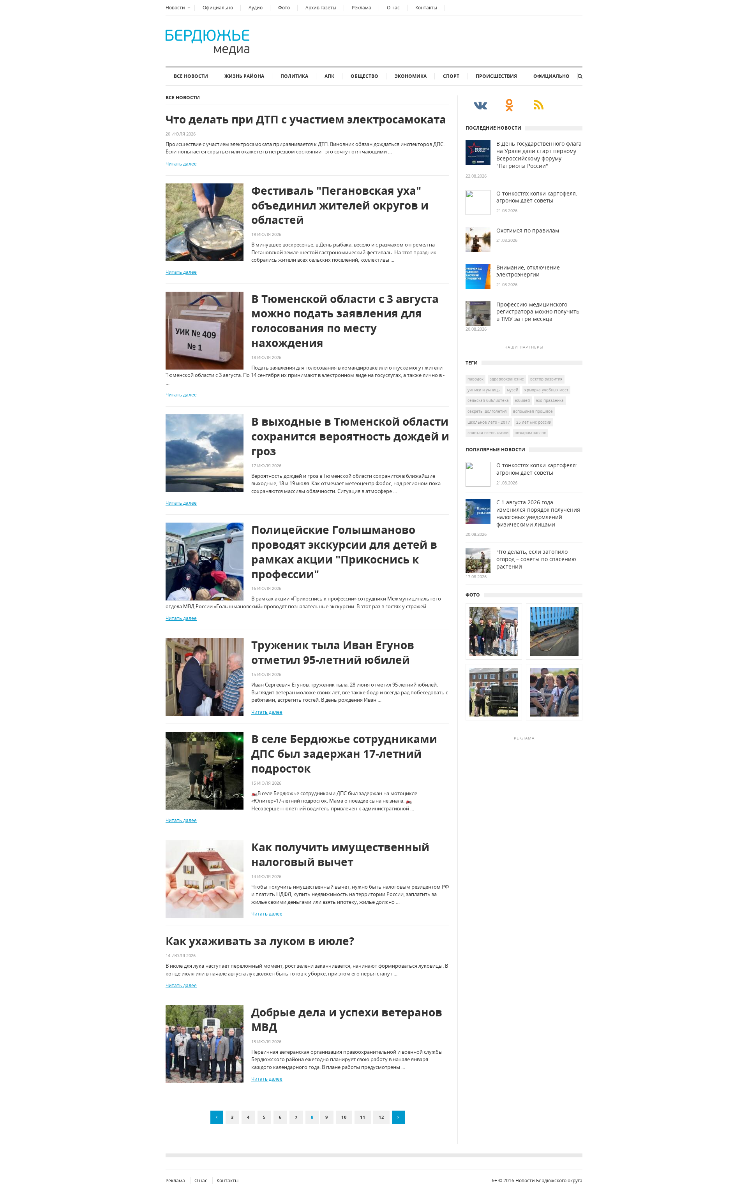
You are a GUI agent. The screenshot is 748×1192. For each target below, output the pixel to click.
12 (381, 1117)
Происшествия (496, 76)
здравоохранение (507, 379)
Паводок (475, 379)
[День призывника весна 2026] (494, 659)
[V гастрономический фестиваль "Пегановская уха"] (494, 720)
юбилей (522, 400)
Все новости (191, 76)
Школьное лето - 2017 (489, 422)
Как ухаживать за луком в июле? (260, 941)
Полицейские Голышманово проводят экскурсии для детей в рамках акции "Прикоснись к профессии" (344, 552)
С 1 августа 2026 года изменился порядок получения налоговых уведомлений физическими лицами (538, 513)
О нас (393, 7)
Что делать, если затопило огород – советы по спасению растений (536, 559)
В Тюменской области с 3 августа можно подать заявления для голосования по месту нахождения (345, 321)
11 (362, 1117)
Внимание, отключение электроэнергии (528, 271)
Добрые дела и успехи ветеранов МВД (346, 1019)
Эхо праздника (550, 400)
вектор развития (546, 379)
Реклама (361, 7)
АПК (329, 76)
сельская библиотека (488, 400)
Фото (284, 7)
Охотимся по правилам (527, 230)
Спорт (451, 76)
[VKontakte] (480, 104)
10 (344, 1117)
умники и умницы (484, 390)
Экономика (411, 76)
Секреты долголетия (487, 411)
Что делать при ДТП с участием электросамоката (306, 119)
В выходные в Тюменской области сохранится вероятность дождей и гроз (350, 436)
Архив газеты (320, 7)
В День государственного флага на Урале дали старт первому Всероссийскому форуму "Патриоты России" (539, 154)
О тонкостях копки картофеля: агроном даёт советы (536, 197)
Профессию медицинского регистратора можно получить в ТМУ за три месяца (537, 312)
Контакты (426, 7)
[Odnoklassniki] (509, 104)
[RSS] (538, 104)
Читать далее (181, 163)
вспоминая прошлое (533, 411)
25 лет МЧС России (533, 422)
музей (512, 390)
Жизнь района (244, 76)
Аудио (256, 7)
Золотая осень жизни (488, 432)
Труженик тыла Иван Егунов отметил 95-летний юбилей (332, 652)
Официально (218, 7)
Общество (364, 76)
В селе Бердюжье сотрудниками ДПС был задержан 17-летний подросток (344, 754)
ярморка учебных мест (546, 390)
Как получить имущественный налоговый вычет (340, 854)
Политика (294, 76)
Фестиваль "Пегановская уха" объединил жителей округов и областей (340, 205)
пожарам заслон (530, 432)
